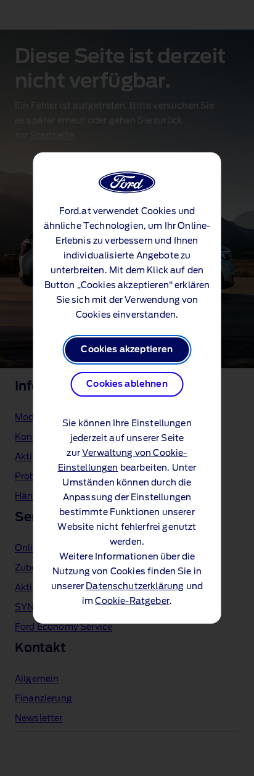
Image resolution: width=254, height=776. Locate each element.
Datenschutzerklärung (135, 586)
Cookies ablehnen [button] (127, 384)
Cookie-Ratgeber (132, 601)
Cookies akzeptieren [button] (127, 349)
